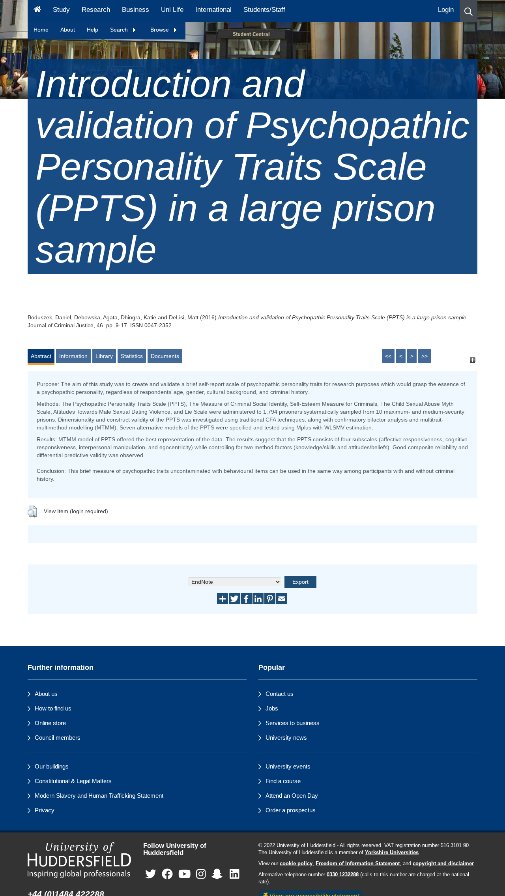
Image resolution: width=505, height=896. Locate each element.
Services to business (293, 723)
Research (96, 9)
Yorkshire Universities (392, 852)
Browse (160, 29)
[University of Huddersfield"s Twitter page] (150, 874)
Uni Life (172, 9)
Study (61, 9)
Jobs (272, 708)
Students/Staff (264, 9)
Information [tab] (73, 356)
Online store (50, 723)
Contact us (280, 693)
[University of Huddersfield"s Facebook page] (167, 874)
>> (424, 356)
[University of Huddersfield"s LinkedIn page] (234, 874)
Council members (57, 737)
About (67, 29)
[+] (472, 360)
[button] (468, 11)
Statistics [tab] (132, 356)
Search (119, 29)
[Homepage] (37, 11)
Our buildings (52, 766)
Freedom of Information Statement (358, 863)
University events (288, 766)
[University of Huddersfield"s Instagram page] (201, 874)
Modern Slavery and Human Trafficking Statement (99, 795)
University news (286, 737)
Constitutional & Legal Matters (73, 781)
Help (92, 29)
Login (446, 9)
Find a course (283, 781)
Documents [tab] (165, 356)
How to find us (53, 708)
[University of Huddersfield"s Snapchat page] (218, 874)
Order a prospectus (291, 810)
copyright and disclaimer (443, 863)
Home (41, 29)
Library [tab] (104, 356)
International (213, 9)
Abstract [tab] (41, 356)
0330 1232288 (343, 874)
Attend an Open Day (292, 795)
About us (46, 693)
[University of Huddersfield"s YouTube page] (184, 874)
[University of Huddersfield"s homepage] (79, 860)
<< (388, 356)
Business (135, 9)
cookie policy (296, 863)
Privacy (44, 810)
